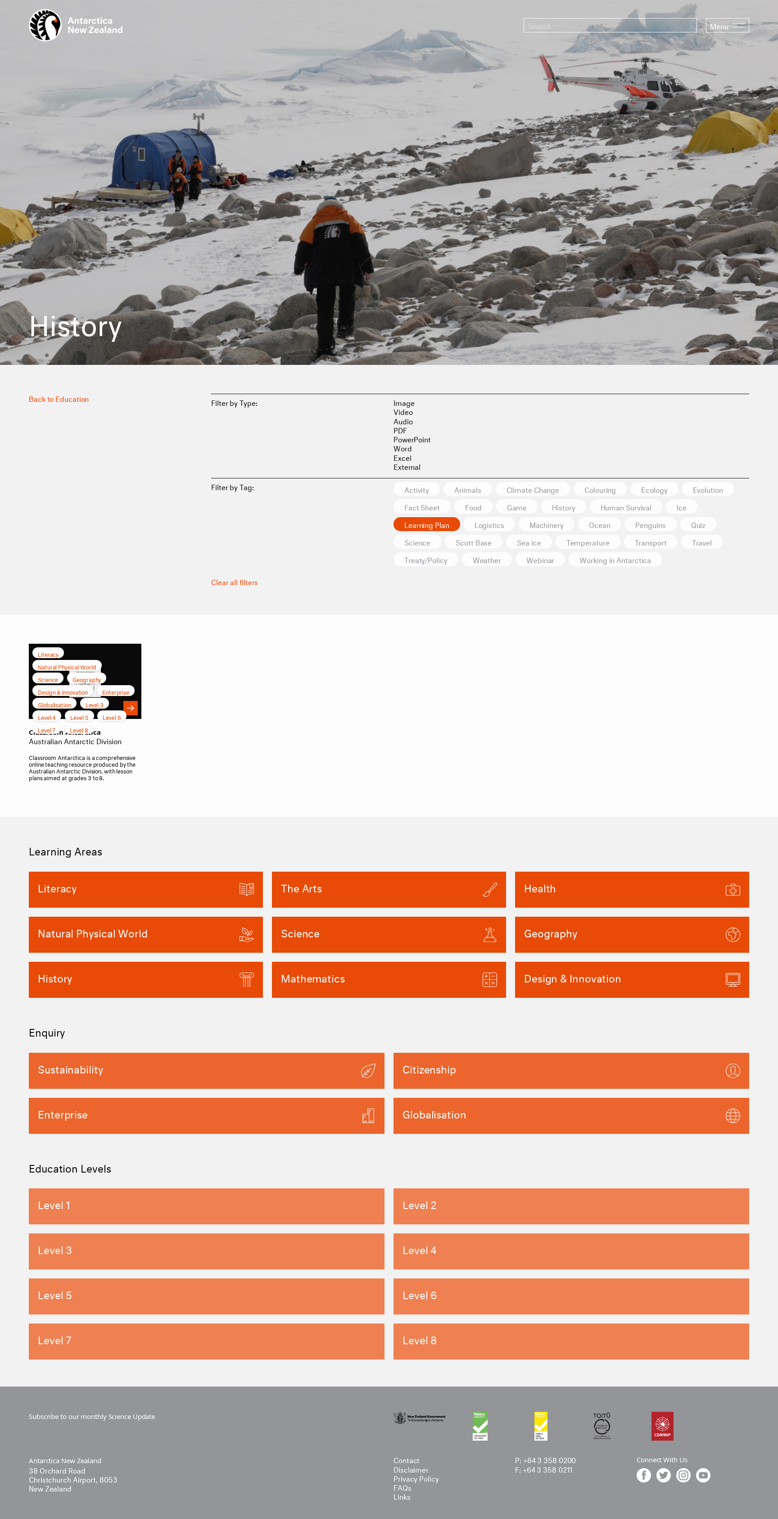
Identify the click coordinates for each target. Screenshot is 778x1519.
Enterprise (115, 691)
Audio (403, 420)
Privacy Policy (416, 1477)
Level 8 (79, 729)
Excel (403, 457)
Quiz (698, 524)
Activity (416, 489)
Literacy (48, 653)
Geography (86, 678)
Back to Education (59, 398)
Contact (407, 1459)
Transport (651, 541)
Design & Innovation (63, 691)
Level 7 (46, 729)
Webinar (540, 559)
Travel (702, 541)
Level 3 (95, 704)
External (407, 466)
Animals (467, 489)
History (563, 506)
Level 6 (112, 716)
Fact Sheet (422, 506)
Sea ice (529, 541)
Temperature (588, 541)
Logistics (489, 524)
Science (417, 541)
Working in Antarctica (615, 559)
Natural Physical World (67, 666)
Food (473, 506)
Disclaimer (411, 1468)
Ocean (600, 524)
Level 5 (79, 716)
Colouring (600, 489)
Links (402, 1495)
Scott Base (474, 541)
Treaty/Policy (426, 559)
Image (404, 402)
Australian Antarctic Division (75, 740)
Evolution (708, 489)
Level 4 (47, 716)
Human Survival (626, 506)
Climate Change (533, 489)
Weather (487, 559)
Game (517, 506)
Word (403, 447)
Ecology (654, 489)
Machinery (546, 524)
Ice (682, 506)
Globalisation (54, 704)
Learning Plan (426, 524)
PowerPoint (412, 438)
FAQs (403, 1486)
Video (403, 411)
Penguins (650, 524)
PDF (400, 429)
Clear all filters (234, 581)
